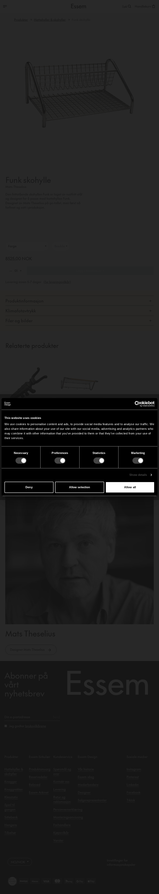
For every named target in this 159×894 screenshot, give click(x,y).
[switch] (60, 460)
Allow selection (79, 487)
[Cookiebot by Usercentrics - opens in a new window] (138, 404)
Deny (28, 487)
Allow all (130, 487)
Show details (138, 474)
